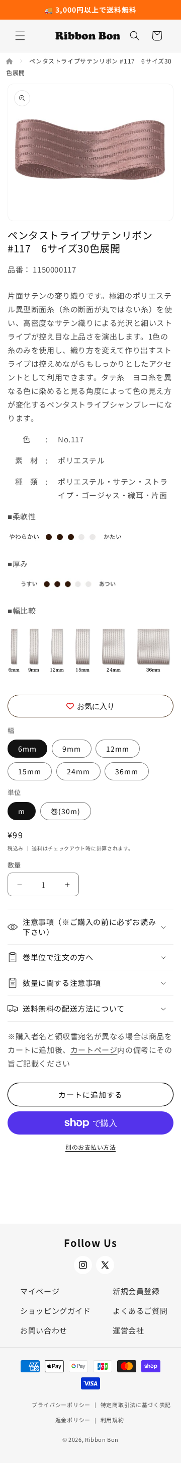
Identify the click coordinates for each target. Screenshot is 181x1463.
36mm (126, 771)
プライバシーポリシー (61, 1405)
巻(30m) (65, 811)
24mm (78, 771)
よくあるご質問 (140, 1310)
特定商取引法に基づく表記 (136, 1405)
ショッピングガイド (55, 1310)
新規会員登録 (136, 1291)
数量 (14, 865)
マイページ (39, 1291)
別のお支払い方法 (90, 1147)
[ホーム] (10, 60)
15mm (29, 771)
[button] (20, 36)
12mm (117, 749)
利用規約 (112, 1420)
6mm (27, 749)
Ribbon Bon (102, 1439)
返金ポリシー (72, 1420)
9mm (71, 749)
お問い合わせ (43, 1330)
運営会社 (128, 1330)
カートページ (94, 1049)
